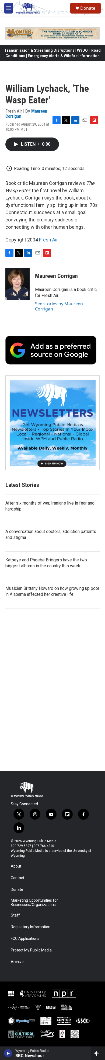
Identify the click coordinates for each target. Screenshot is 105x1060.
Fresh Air (48, 240)
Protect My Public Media (31, 950)
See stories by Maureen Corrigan (59, 306)
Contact (17, 878)
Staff (15, 915)
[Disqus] (52, 698)
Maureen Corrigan (56, 276)
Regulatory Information (30, 927)
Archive (17, 962)
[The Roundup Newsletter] (52, 423)
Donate (87, 8)
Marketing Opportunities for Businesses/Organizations (34, 902)
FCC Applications (25, 939)
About (16, 866)
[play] (8, 1053)
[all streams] (98, 1053)
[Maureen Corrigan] (17, 284)
